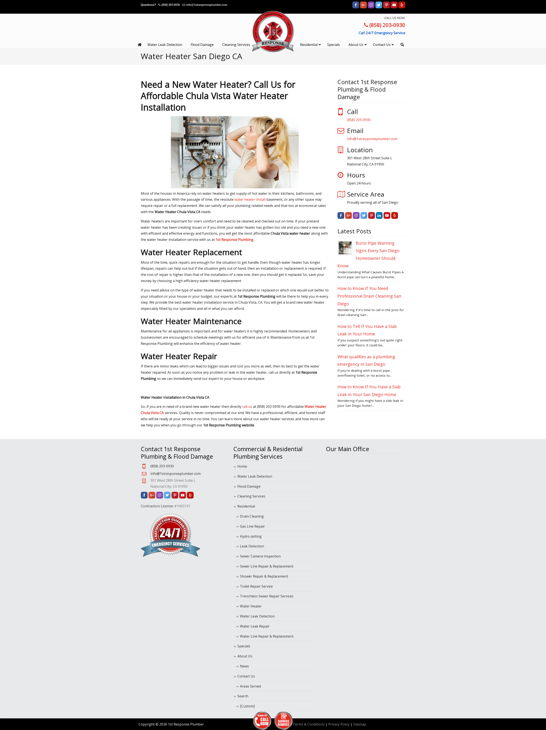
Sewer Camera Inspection (260, 556)
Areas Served (250, 686)
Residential (246, 506)
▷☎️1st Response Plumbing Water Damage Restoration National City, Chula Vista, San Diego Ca (273, 31)
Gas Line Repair (252, 526)
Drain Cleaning (252, 516)
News (244, 666)
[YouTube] (394, 7)
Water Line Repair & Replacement (266, 636)
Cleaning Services (251, 496)
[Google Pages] (363, 7)
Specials (243, 646)
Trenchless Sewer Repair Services (266, 596)
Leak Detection (252, 546)
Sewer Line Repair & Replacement (266, 566)
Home (242, 466)
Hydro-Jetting (251, 536)
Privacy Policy (339, 724)
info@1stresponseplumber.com (206, 4)
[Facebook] (355, 7)
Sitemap (359, 724)
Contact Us (246, 676)
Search (242, 696)
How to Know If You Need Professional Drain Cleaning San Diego (369, 295)
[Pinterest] (386, 7)
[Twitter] (378, 7)
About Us (244, 656)
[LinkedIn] (379, 217)
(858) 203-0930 (170, 4)
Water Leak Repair (255, 626)
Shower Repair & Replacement (264, 576)
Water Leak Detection (254, 476)
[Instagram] (371, 7)
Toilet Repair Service (256, 586)
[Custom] (247, 706)
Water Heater (251, 606)
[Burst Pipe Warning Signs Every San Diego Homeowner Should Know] (345, 247)
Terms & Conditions (309, 724)
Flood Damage (248, 486)
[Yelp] (401, 7)
